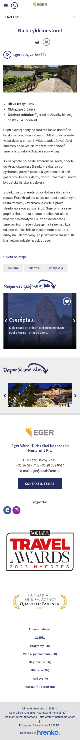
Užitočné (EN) (40, 670)
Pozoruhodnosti (40, 629)
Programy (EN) (40, 646)
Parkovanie (40, 678)
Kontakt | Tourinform (40, 687)
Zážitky (40, 637)
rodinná (13, 268)
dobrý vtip (56, 268)
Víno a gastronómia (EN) (40, 654)
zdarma (33, 268)
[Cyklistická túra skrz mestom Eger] (40, 78)
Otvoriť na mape (15, 257)
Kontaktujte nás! (40, 483)
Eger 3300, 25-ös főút (29, 54)
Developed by (28, 732)
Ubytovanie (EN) (40, 662)
